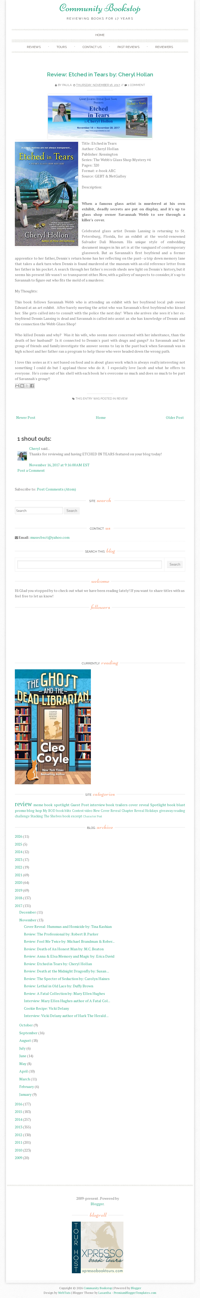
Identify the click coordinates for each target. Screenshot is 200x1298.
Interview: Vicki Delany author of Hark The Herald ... (66, 1015)
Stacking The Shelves (46, 816)
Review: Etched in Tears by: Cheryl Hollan (100, 74)
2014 (18, 1119)
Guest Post (80, 804)
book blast (176, 804)
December (27, 912)
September (28, 1032)
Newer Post (25, 417)
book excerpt (72, 816)
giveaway (166, 811)
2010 (18, 1150)
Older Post (175, 417)
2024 (18, 851)
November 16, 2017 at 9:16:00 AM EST (59, 464)
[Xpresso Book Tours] (97, 1272)
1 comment (136, 85)
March (24, 1078)
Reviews (34, 47)
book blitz (63, 811)
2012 (18, 1134)
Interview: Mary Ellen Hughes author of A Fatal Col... (67, 1000)
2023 (18, 859)
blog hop (34, 810)
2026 (18, 836)
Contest (78, 811)
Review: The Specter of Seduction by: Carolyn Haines (67, 978)
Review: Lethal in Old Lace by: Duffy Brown (58, 985)
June (22, 1055)
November (27, 919)
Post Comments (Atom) (56, 489)
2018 (18, 897)
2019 (18, 890)
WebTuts (64, 1293)
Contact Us (92, 47)
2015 (18, 1111)
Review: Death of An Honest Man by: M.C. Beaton (64, 948)
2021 (18, 874)
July (22, 1048)
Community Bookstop (100, 8)
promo (20, 810)
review (122, 398)
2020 (18, 882)
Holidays (151, 811)
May (22, 1063)
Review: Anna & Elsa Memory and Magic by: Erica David (69, 956)
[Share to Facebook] (32, 385)
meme (38, 804)
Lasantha (104, 1293)
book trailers (117, 804)
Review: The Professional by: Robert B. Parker (61, 934)
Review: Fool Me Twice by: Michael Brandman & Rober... (69, 941)
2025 (18, 844)
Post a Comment (31, 470)
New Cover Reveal (107, 811)
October (26, 1025)
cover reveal (139, 804)
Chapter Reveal (133, 811)
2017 (18, 905)
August (25, 1040)
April (23, 1071)
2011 (18, 1142)
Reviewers (164, 47)
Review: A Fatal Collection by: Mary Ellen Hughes (64, 993)
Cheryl (34, 448)
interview (97, 804)
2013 (18, 1126)
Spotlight (158, 804)
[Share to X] (27, 385)
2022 (18, 867)
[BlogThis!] (22, 385)
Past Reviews (128, 47)
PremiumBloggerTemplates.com (135, 1293)
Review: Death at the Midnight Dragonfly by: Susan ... (66, 971)
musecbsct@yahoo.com (50, 537)
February (26, 1086)
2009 (18, 1157)
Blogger (97, 1203)
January (25, 1094)
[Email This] (17, 385)
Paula (67, 85)
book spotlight (56, 804)
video (88, 811)
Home (99, 35)
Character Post (92, 816)
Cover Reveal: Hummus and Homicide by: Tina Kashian (68, 926)
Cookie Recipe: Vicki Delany (46, 1008)
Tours (62, 47)
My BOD (49, 811)
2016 (18, 1103)
